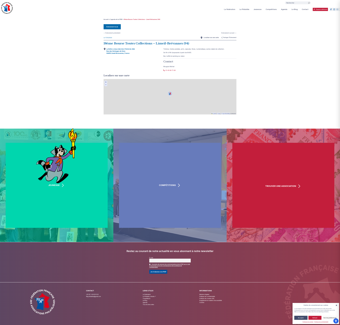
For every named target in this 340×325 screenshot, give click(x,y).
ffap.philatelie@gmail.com (93, 296)
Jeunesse (257, 9)
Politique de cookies (308, 322)
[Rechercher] (309, 3)
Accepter (301, 318)
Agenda (284, 9)
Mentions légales (204, 294)
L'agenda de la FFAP (116, 19)
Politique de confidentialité (321, 322)
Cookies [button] (201, 302)
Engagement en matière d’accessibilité (210, 300)
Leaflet (214, 113)
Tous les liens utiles (148, 304)
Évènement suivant (228, 33)
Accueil (106, 19)
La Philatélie (244, 9)
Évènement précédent (112, 33)
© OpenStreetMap (225, 113)
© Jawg (218, 113)
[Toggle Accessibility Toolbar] (336, 321)
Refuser (314, 318)
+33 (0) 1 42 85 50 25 (92, 294)
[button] (336, 305)
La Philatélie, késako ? (149, 296)
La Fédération (229, 9)
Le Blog (295, 9)
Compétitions (271, 9)
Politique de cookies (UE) (206, 298)
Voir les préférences (329, 318)
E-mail (151, 257)
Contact (305, 9)
